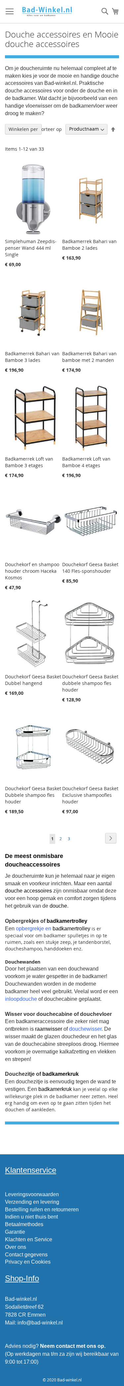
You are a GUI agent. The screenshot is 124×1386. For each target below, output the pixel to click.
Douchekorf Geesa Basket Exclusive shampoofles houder (90, 795)
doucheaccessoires (32, 864)
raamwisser (48, 1029)
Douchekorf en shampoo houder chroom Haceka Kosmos (32, 571)
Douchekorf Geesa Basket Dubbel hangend (33, 679)
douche (13, 891)
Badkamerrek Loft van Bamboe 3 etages (29, 462)
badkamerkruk (60, 1074)
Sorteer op (50, 129)
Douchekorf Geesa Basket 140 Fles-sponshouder (90, 567)
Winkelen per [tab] (23, 129)
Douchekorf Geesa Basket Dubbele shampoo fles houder (33, 795)
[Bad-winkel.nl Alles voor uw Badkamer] (46, 12)
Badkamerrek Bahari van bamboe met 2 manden (89, 356)
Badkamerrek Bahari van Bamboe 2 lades (89, 244)
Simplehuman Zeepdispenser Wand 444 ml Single (31, 248)
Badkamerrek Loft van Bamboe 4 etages (86, 462)
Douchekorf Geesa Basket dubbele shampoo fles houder (90, 683)
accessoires (38, 891)
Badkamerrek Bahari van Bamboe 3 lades (32, 356)
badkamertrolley (67, 921)
